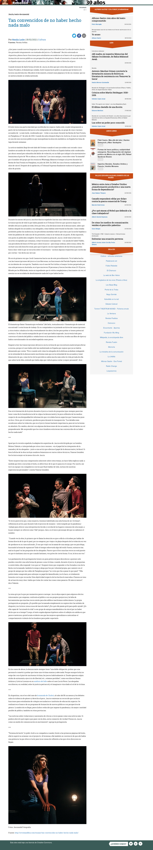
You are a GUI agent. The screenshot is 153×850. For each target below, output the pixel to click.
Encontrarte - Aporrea (111, 328)
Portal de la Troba (111, 289)
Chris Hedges (96, 229)
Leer (111, 43)
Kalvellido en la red (111, 299)
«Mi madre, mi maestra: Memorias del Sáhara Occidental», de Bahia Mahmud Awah (110, 57)
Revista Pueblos (111, 318)
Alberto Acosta (96, 242)
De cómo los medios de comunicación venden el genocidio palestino (110, 224)
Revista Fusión (111, 342)
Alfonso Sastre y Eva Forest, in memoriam (111, 9)
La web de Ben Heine (111, 275)
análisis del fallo (40, 681)
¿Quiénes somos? (118, 844)
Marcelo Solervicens (98, 205)
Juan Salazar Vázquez (99, 193)
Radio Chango (111, 366)
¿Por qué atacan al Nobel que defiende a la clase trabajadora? (111, 212)
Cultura (42, 39)
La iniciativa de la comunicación (111, 351)
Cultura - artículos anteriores (111, 256)
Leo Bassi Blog (111, 285)
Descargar (100, 145)
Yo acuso (96, 34)
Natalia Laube (18, 39)
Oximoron (111, 323)
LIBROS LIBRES (111, 131)
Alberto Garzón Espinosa (99, 217)
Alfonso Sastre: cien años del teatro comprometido (108, 19)
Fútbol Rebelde (111, 265)
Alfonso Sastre (96, 38)
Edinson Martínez (97, 110)
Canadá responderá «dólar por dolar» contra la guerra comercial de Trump (109, 200)
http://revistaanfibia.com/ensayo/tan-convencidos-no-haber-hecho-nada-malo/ (47, 833)
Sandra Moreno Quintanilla (100, 82)
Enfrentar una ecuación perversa (107, 238)
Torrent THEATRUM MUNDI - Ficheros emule (111, 308)
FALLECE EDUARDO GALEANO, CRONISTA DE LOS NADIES (112, 176)
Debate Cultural (111, 304)
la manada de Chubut (45, 695)
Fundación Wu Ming (111, 332)
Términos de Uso (59, 842)
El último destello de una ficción (107, 107)
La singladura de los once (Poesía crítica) (111, 280)
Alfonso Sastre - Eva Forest (111, 361)
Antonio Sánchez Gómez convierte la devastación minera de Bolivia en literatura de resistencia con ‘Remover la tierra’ (111, 75)
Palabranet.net (111, 261)
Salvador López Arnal (98, 99)
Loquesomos (111, 371)
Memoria (111, 347)
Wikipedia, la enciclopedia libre (111, 337)
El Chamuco (111, 270)
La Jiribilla (111, 356)
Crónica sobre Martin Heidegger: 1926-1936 (110, 94)
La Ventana (111, 313)
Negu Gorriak (111, 294)
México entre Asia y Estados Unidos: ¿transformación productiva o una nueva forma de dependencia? (111, 187)
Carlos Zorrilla (106, 242)
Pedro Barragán (97, 24)
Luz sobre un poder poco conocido (108, 122)
